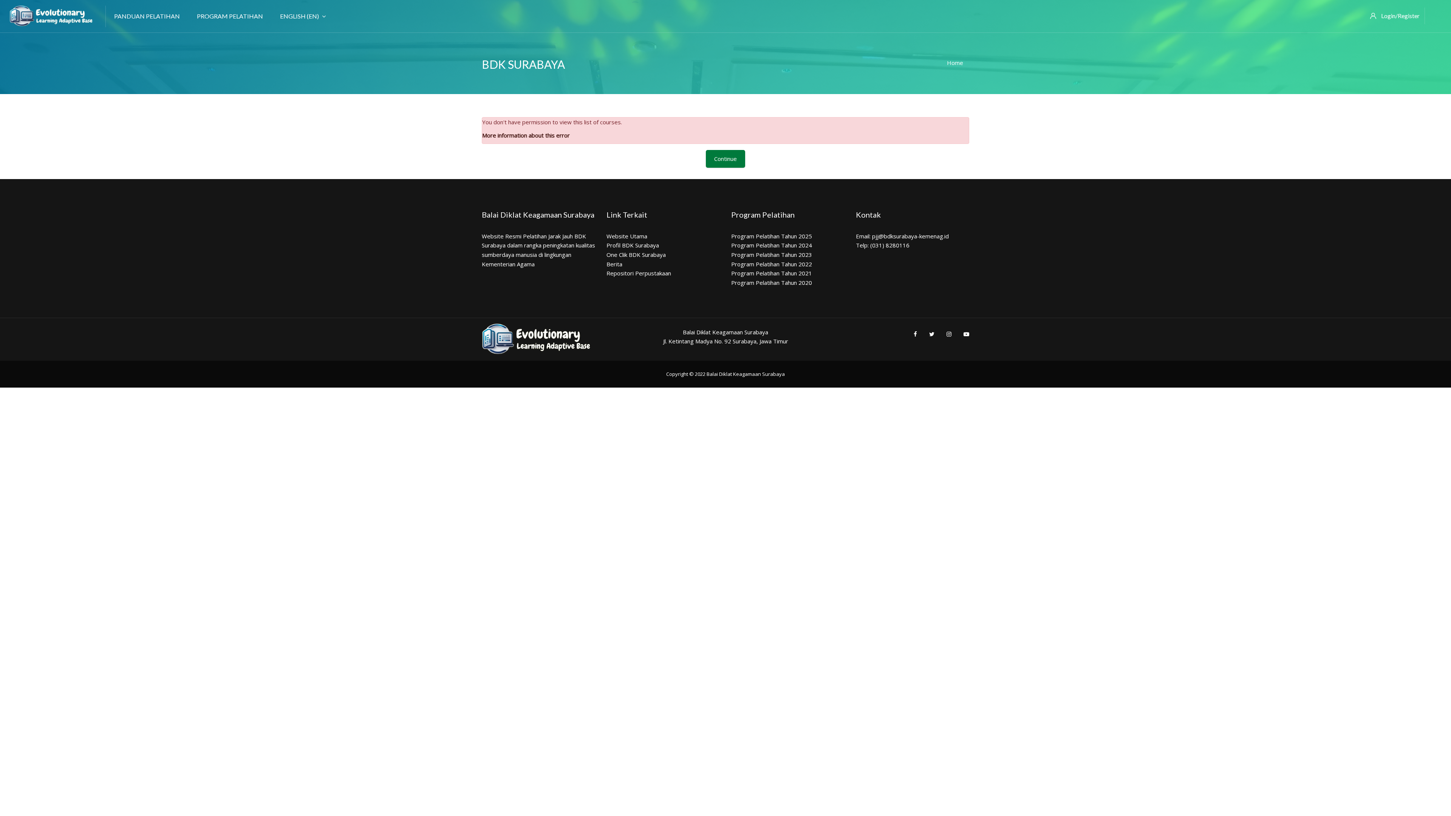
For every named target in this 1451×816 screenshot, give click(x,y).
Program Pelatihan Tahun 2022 (771, 264)
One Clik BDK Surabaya (636, 254)
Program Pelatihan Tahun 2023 (771, 254)
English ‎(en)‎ (299, 16)
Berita (614, 264)
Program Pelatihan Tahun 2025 (771, 236)
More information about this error (526, 135)
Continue (725, 158)
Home (955, 62)
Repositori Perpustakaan (638, 273)
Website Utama (626, 236)
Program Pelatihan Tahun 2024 (771, 245)
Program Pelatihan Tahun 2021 (771, 273)
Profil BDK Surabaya (632, 245)
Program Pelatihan (230, 16)
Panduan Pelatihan (147, 16)
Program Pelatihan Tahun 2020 (771, 282)
